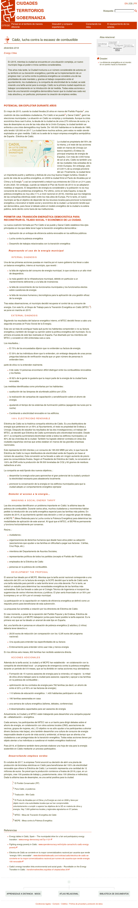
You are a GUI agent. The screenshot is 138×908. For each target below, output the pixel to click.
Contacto (56, 903)
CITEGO (6, 25)
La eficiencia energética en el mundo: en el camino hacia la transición (116, 63)
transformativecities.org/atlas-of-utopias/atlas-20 (47, 869)
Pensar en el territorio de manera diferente (27, 25)
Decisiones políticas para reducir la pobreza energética (129, 46)
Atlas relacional (69, 893)
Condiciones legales (43, 903)
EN (126, 3)
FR (135, 3)
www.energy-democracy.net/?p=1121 (34, 839)
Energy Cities (10, 53)
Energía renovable (120, 45)
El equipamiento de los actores (118, 25)
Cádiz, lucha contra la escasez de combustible (117, 49)
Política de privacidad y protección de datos (86, 903)
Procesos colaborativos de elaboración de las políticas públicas (102, 44)
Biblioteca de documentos (114, 893)
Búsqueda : (108, 10)
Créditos (64, 903)
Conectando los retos (93, 25)
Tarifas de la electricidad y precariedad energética (113, 42)
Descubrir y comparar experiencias (62, 25)
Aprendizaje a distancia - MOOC (24, 893)
